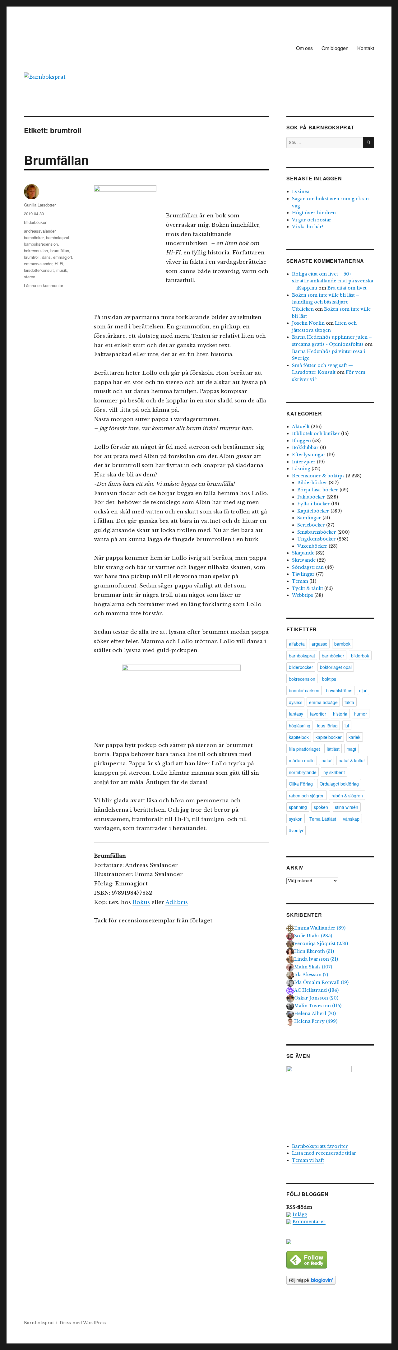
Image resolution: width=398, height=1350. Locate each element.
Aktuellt (301, 426)
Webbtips (302, 595)
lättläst (333, 749)
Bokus (141, 902)
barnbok (342, 644)
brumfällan (59, 250)
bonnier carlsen (304, 690)
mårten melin (302, 760)
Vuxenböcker (312, 546)
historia (340, 714)
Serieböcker (311, 525)
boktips (329, 679)
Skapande (303, 553)
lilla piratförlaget (304, 749)
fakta (349, 702)
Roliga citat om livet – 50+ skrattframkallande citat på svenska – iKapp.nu (332, 281)
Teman (300, 581)
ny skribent (334, 772)
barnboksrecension (41, 244)
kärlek (354, 737)
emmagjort (62, 257)
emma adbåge (323, 702)
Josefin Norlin (308, 323)
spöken (321, 807)
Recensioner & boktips (318, 476)
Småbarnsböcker (316, 532)
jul (347, 725)
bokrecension (36, 250)
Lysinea (300, 191)
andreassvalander (39, 231)
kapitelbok (299, 737)
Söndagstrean (308, 567)
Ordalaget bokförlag (339, 784)
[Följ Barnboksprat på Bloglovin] (330, 1280)
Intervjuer (304, 462)
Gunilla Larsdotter (40, 205)
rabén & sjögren (347, 795)
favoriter (318, 714)
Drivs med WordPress (83, 1322)
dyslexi (295, 702)
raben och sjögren (307, 795)
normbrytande (303, 772)
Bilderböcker (35, 222)
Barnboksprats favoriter (320, 1146)
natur (327, 760)
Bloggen (301, 440)
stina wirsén (346, 807)
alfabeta (297, 644)
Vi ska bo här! (307, 227)
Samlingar (309, 518)
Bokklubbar (305, 447)
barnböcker (34, 237)
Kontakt (365, 48)
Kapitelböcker (313, 511)
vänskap (351, 819)
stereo (29, 277)
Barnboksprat (39, 1322)
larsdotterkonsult (39, 270)
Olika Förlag (301, 784)
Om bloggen (335, 48)
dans (46, 257)
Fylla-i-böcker (313, 504)
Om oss (304, 48)
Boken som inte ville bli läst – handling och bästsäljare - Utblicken (325, 302)
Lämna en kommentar (43, 285)
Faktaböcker (311, 497)
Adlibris (176, 902)
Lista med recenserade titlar (324, 1153)
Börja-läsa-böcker (317, 490)
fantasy (296, 714)
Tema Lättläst (322, 819)
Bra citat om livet (347, 288)
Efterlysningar (309, 454)
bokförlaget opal (336, 667)
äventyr (296, 830)
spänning (298, 807)
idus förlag (327, 725)
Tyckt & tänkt (307, 588)
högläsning (299, 725)
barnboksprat (57, 237)
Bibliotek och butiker (316, 433)
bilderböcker (301, 667)
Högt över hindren (314, 213)
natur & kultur (352, 760)
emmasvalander (38, 264)
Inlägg (300, 1214)
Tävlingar (303, 574)
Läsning (301, 468)
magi (351, 749)
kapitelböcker (329, 737)
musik (61, 270)
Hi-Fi (59, 264)
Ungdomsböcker (316, 539)
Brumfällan (56, 160)
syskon (296, 819)
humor (360, 714)
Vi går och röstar (311, 220)
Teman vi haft (308, 1160)
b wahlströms (339, 690)
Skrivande (304, 560)
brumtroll (31, 257)
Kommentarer (309, 1221)
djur (363, 690)
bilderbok (360, 655)
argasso (319, 644)
